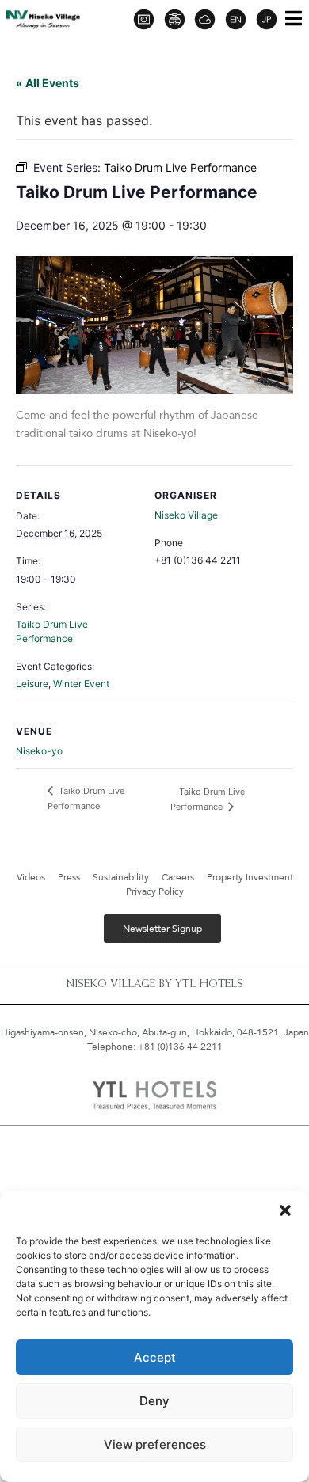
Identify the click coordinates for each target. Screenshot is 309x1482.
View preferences (155, 1444)
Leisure (32, 684)
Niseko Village (186, 515)
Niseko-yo (39, 751)
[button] (285, 1210)
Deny (154, 1400)
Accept (155, 1357)
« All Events (47, 82)
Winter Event (81, 684)
